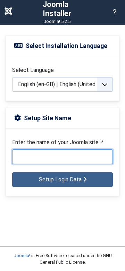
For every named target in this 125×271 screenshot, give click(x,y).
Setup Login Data (61, 179)
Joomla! (22, 255)
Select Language (33, 70)
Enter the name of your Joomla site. (57, 142)
